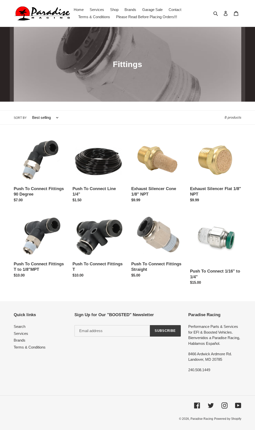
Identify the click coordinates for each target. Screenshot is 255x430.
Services (21, 333)
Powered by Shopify (227, 419)
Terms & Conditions (30, 347)
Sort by (20, 118)
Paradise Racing (202, 419)
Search (19, 326)
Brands (19, 340)
